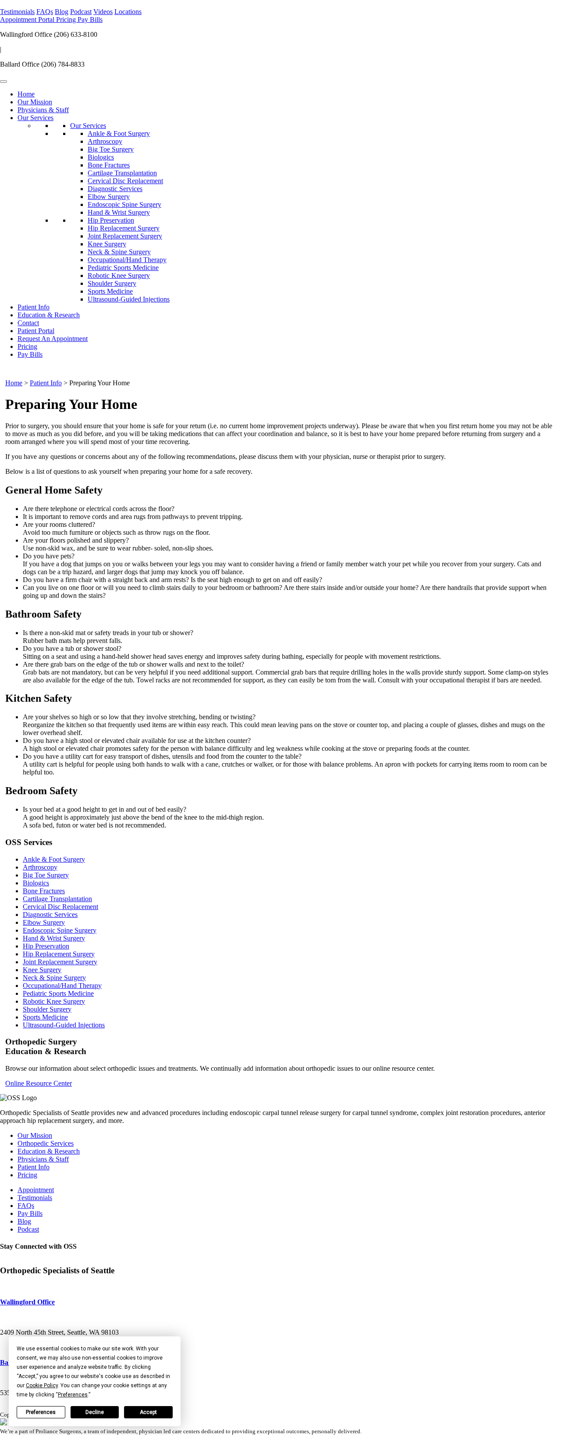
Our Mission (35, 102)
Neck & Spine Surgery (119, 252)
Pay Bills (90, 19)
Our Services (35, 117)
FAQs (44, 11)
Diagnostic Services (115, 188)
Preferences (41, 1412)
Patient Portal (36, 330)
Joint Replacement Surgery (125, 236)
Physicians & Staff (43, 110)
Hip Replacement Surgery (124, 228)
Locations (128, 11)
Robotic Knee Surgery (119, 275)
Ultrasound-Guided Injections (129, 299)
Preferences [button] (73, 1395)
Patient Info (34, 307)
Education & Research (49, 315)
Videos (103, 11)
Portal (47, 19)
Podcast (81, 11)
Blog (61, 11)
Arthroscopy (105, 141)
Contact (28, 323)
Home (26, 94)
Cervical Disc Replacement (125, 181)
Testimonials (17, 11)
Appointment (19, 19)
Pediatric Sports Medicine (123, 267)
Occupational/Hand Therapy (127, 259)
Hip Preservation (111, 220)
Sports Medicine (110, 291)
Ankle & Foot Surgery (119, 133)
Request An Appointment (53, 338)
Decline (94, 1412)
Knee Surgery (107, 244)
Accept (148, 1412)
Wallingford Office (27, 1302)
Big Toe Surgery (111, 149)
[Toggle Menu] (3, 81)
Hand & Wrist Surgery (119, 212)
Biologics (101, 157)
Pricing (67, 19)
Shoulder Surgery (112, 283)
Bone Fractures (109, 165)
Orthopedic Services (46, 1143)
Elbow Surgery (109, 196)
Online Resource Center (38, 1083)
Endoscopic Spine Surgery (124, 204)
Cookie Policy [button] (42, 1385)
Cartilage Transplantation (122, 173)
